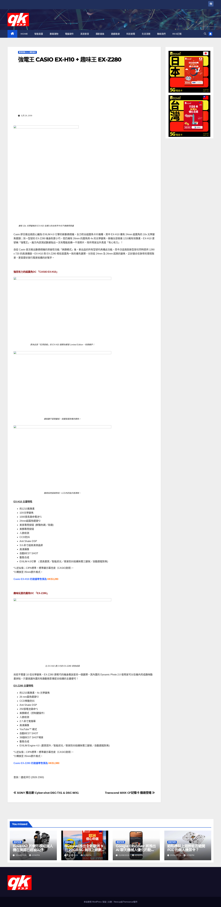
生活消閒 (146, 33)
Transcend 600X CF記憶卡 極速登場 (128, 792)
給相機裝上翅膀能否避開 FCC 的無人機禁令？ (186, 848)
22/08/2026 (21, 855)
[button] (205, 33)
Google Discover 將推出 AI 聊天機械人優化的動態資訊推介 (136, 850)
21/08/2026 (124, 855)
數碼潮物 (54, 33)
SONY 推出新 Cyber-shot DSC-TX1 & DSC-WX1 (47, 792)
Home (24, 33)
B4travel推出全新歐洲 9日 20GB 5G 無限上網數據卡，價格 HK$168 (84, 850)
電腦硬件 (69, 33)
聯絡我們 (161, 33)
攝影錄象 (100, 33)
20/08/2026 (176, 855)
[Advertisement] (84, 91)
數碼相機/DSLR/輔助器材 (27, 52)
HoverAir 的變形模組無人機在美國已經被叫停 (33, 848)
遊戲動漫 (115, 33)
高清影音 (84, 33)
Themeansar (128, 902)
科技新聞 (130, 33)
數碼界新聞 (17, 842)
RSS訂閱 (177, 33)
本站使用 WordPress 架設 (95, 902)
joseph (36, 855)
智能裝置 (38, 33)
